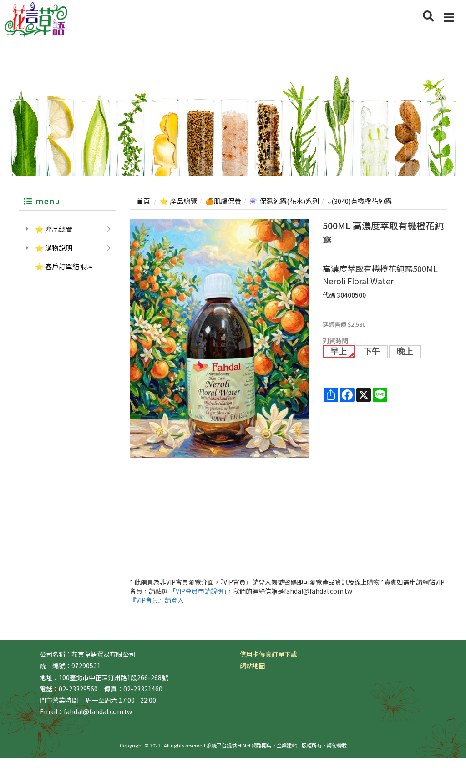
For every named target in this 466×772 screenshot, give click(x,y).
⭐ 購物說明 (53, 247)
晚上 (405, 351)
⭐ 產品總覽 (53, 229)
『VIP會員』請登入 (157, 600)
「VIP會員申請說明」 (198, 590)
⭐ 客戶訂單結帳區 (64, 266)
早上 (338, 351)
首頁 (143, 201)
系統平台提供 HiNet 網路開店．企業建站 (252, 745)
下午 (372, 351)
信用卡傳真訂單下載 (268, 654)
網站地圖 (252, 665)
